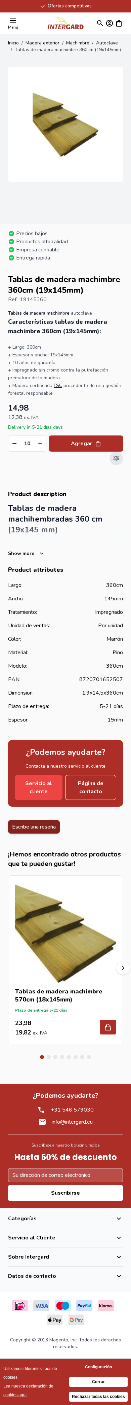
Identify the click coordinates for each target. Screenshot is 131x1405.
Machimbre (77, 43)
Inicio (13, 43)
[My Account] (109, 23)
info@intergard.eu (72, 1122)
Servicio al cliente (38, 787)
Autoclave (107, 43)
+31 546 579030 (72, 1110)
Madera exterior (42, 43)
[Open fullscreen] (65, 124)
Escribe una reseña (34, 827)
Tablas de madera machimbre (39, 313)
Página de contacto (90, 787)
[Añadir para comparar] (116, 458)
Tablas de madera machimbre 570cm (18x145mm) (58, 995)
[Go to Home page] (65, 23)
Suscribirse (65, 1193)
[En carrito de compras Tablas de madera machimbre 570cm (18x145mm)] (108, 1027)
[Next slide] (123, 968)
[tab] (42, 1057)
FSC (58, 385)
